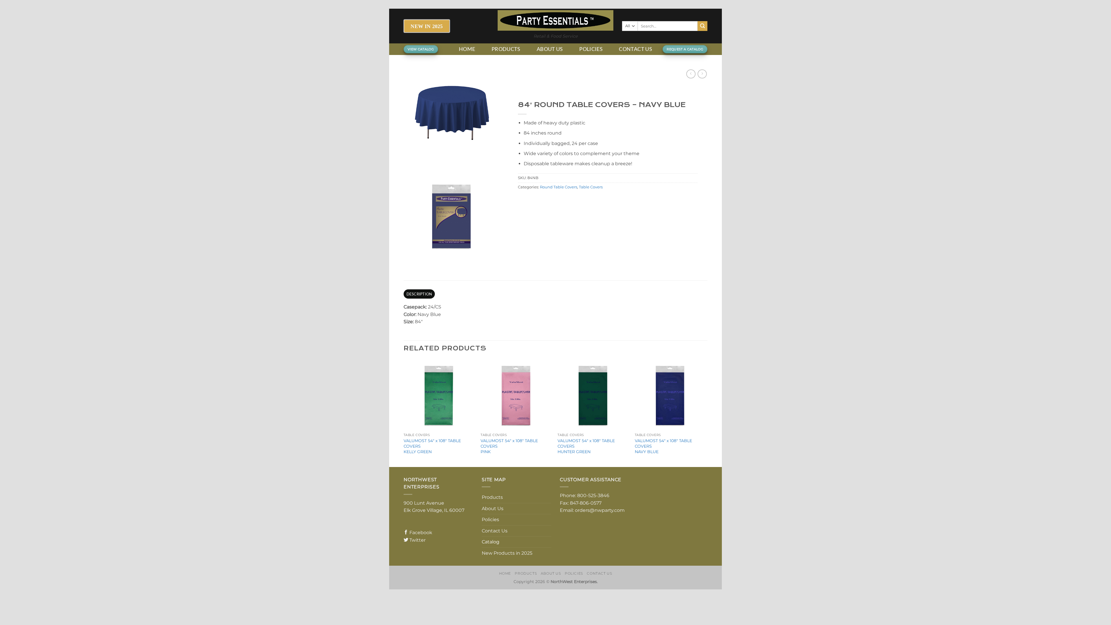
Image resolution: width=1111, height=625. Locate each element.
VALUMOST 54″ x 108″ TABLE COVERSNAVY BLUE (663, 446)
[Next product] (690, 73)
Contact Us (635, 49)
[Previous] (404, 412)
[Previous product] (702, 73)
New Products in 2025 (507, 553)
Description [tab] (419, 294)
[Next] (705, 412)
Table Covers (591, 187)
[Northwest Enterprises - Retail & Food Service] (555, 20)
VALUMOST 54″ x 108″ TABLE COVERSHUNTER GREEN (586, 446)
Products (506, 49)
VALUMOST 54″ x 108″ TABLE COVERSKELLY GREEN (432, 446)
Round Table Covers (558, 187)
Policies (591, 49)
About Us (550, 49)
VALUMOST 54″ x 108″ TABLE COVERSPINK (509, 446)
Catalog (490, 542)
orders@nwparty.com (600, 510)
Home (467, 49)
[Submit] (702, 26)
